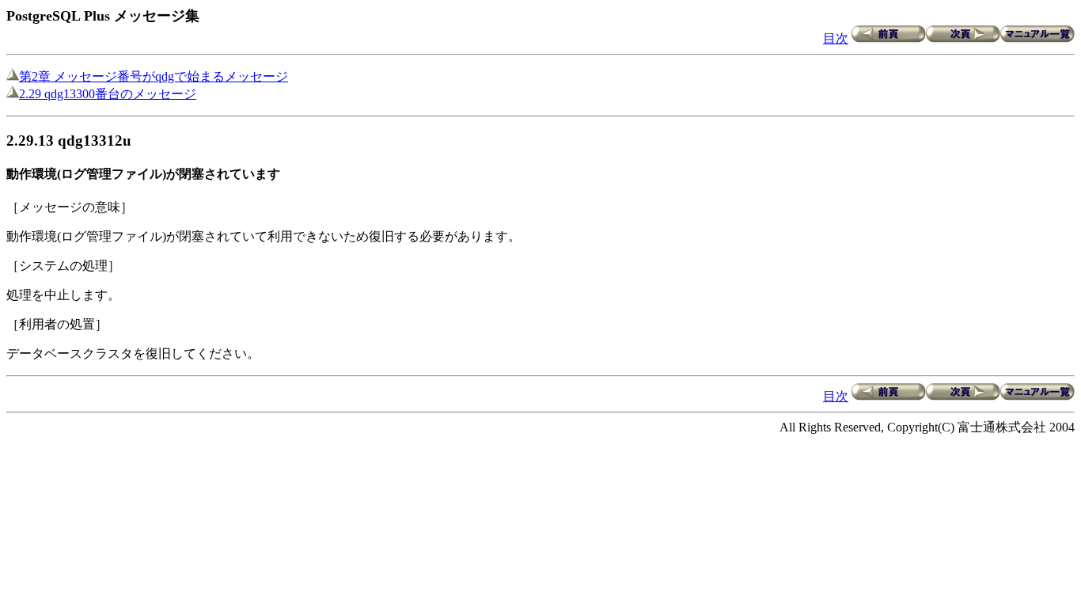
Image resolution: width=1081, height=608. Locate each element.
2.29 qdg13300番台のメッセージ (107, 94)
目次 (835, 38)
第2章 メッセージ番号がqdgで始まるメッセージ (153, 76)
